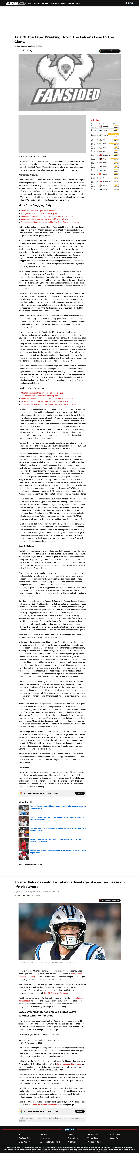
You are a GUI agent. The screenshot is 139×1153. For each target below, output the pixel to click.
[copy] (31, 50)
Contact (71, 1134)
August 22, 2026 (36, 1043)
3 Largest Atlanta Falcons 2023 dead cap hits (39, 213)
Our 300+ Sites (93, 1134)
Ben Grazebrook (24, 46)
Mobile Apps (114, 1134)
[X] (126, 3)
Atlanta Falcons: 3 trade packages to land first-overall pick (44, 219)
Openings (44, 1134)
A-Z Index (72, 1142)
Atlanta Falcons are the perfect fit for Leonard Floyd (42, 210)
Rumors (37, 3)
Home (21, 864)
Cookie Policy (114, 1138)
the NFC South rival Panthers (55, 993)
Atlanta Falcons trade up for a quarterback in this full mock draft (47, 216)
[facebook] (122, 3)
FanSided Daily (25, 1138)
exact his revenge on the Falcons (46, 1105)
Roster (63, 3)
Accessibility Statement (50, 1142)
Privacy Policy (73, 1138)
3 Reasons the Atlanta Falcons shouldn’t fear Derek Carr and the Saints (50, 222)
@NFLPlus (31, 1040)
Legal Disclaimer (25, 1142)
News (30, 3)
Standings (55, 3)
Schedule (45, 3)
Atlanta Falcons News (33, 864)
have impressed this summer (69, 1064)
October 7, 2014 (52, 637)
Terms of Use (92, 1138)
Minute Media (16, 1147)
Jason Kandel (23, 895)
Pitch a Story (45, 1138)
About (21, 1134)
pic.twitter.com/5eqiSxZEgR (47, 1040)
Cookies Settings (94, 1142)
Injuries (71, 3)
